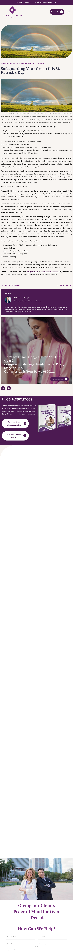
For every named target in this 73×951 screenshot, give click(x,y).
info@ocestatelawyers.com (50, 272)
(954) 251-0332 (32, 272)
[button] (69, 12)
